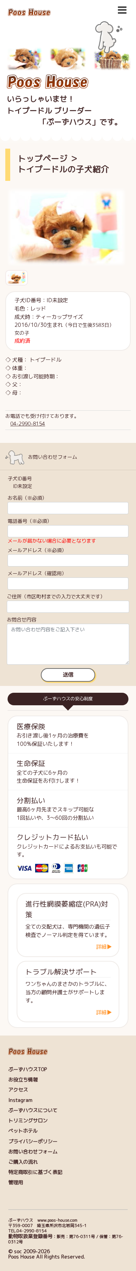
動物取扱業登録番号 (30, 1236)
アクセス (18, 1089)
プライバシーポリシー (32, 1141)
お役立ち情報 (23, 1079)
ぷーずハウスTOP (27, 1069)
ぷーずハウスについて (32, 1110)
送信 (68, 674)
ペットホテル (23, 1130)
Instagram (20, 1100)
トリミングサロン (28, 1120)
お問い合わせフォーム (32, 1151)
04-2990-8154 (27, 423)
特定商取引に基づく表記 (35, 1172)
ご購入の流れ (23, 1161)
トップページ (43, 158)
